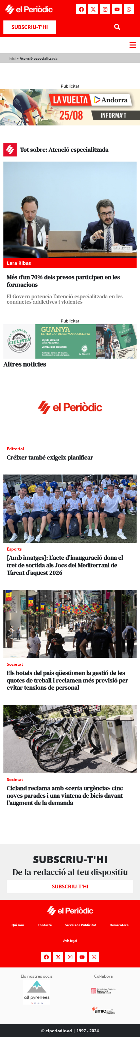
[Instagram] (105, 9)
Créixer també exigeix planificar (50, 457)
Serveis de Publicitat (80, 925)
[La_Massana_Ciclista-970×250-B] (70, 356)
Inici (12, 58)
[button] (117, 27)
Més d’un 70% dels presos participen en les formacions (63, 281)
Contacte (45, 925)
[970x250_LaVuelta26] (70, 123)
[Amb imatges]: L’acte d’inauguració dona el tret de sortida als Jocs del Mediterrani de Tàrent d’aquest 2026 (65, 564)
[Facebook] (81, 9)
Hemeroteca (119, 925)
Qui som (18, 925)
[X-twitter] (93, 9)
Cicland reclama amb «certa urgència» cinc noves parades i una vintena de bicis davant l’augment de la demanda (65, 795)
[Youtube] (117, 9)
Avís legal (70, 940)
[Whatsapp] (129, 9)
